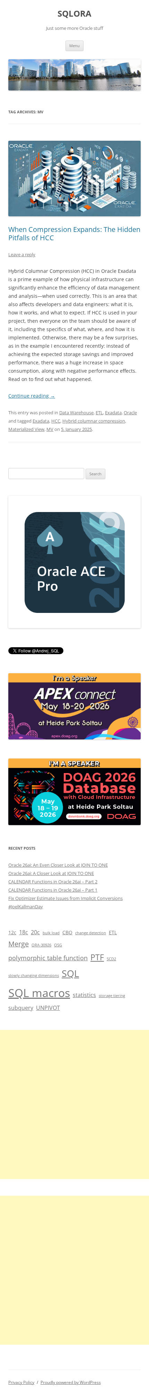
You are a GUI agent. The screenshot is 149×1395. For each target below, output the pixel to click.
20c (35, 932)
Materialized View (26, 429)
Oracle (130, 412)
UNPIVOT (48, 1008)
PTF (97, 957)
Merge (18, 943)
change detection (90, 932)
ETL (99, 412)
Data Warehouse (76, 412)
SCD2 (111, 958)
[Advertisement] (74, 1104)
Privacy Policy (21, 1382)
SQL (70, 973)
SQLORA (74, 13)
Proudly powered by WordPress (71, 1382)
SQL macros (39, 992)
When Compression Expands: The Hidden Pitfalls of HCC (74, 233)
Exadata (113, 412)
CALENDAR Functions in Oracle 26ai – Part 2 (52, 881)
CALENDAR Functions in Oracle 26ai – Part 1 (52, 890)
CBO (67, 932)
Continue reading (31, 395)
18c (23, 932)
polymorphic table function (48, 957)
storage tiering (112, 995)
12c (12, 932)
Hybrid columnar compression (93, 421)
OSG (58, 945)
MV (49, 429)
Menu (74, 45)
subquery (20, 1008)
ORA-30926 (41, 945)
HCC (55, 421)
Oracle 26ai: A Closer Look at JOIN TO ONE (51, 873)
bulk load (51, 932)
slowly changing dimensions (33, 975)
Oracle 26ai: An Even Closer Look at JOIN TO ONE (58, 865)
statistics (84, 995)
